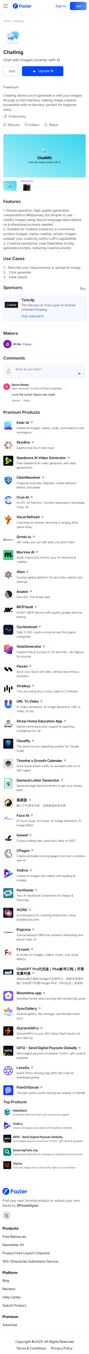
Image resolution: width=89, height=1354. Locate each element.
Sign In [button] (60, 6)
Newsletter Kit (13, 1245)
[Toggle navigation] (7, 6)
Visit (11, 71)
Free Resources (14, 1236)
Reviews (8, 1289)
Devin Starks (20, 384)
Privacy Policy (62, 1348)
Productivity (17, 116)
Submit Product (14, 1305)
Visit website (31, 316)
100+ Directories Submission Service (30, 1261)
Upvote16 (46, 71)
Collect (33, 125)
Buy (83, 288)
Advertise (9, 1325)
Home (6, 21)
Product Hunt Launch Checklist (26, 1253)
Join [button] (78, 6)
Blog (5, 1280)
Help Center (11, 1297)
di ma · (18, 344)
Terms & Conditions (31, 1348)
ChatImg (18, 21)
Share (53, 125)
